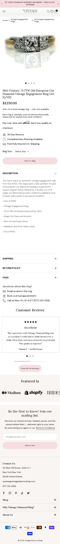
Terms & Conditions (45, 428)
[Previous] (1, 4)
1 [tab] (26, 83)
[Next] (58, 4)
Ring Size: (7, 151)
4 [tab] (34, 83)
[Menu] (4, 11)
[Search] (48, 11)
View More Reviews (30, 368)
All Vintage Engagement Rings (44, 20)
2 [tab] (28, 83)
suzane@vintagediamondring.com (19, 481)
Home (5, 20)
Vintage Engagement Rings (19, 20)
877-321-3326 (9, 486)
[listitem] (30, 4)
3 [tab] (31, 83)
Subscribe (30, 445)
